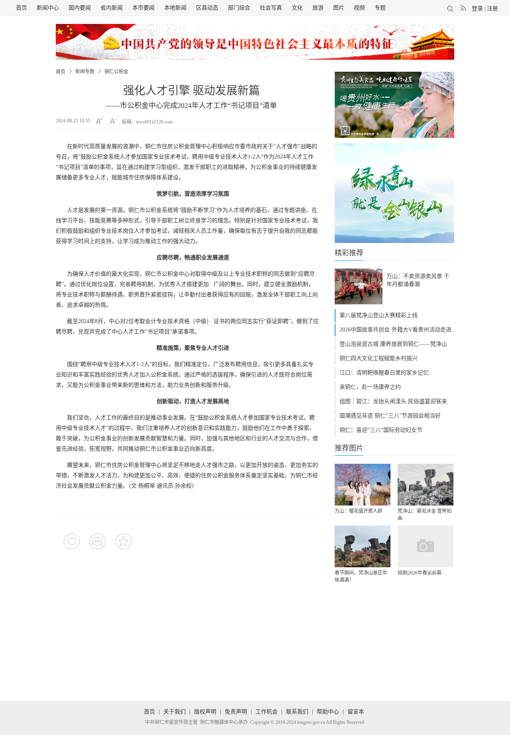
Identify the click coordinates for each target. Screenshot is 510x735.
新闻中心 (48, 8)
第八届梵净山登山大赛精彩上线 (378, 315)
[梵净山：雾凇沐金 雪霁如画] (425, 485)
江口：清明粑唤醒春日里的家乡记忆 (384, 373)
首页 (21, 8)
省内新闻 (111, 8)
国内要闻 (80, 8)
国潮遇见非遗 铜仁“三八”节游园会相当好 (390, 416)
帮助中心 (328, 712)
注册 (492, 9)
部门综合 (239, 8)
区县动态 (207, 8)
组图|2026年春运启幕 (419, 573)
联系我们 (297, 712)
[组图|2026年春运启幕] (425, 546)
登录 (477, 9)
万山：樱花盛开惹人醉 (358, 511)
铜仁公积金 (116, 71)
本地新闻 (175, 8)
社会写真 (271, 8)
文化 (297, 8)
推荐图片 (349, 448)
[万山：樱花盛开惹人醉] (362, 485)
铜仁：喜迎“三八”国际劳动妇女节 (380, 430)
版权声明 (205, 712)
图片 (338, 8)
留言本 (355, 712)
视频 (359, 8)
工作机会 (266, 712)
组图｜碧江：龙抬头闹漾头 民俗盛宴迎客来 (393, 401)
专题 (380, 8)
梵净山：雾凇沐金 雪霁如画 (424, 514)
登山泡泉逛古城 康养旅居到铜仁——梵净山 (393, 344)
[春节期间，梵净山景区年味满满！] (362, 546)
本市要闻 (143, 8)
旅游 (318, 8)
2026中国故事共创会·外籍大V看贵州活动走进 (395, 330)
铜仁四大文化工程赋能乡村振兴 (378, 358)
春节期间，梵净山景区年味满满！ (361, 576)
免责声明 (236, 712)
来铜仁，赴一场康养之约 (370, 387)
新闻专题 (84, 71)
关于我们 (174, 712)
